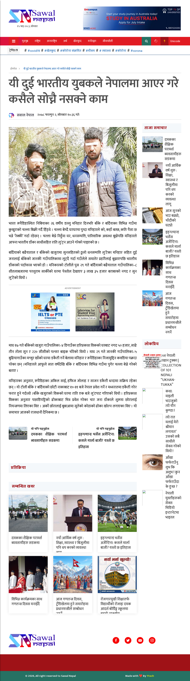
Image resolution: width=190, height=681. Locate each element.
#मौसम (90, 50)
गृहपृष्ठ (25, 41)
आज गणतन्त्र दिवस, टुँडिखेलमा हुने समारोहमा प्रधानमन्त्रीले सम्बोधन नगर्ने (72, 606)
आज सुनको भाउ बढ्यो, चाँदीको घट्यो (173, 218)
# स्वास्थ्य (105, 50)
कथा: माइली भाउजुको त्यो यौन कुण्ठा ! (171, 401)
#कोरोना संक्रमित (70, 50)
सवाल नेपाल (25, 115)
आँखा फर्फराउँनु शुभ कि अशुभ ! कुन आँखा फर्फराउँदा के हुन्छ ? (173, 472)
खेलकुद (77, 41)
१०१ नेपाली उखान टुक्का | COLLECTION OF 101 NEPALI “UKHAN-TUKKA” (171, 370)
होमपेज (13, 69)
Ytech (150, 676)
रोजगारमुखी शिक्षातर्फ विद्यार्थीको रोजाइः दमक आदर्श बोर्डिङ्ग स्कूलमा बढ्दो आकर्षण (116, 606)
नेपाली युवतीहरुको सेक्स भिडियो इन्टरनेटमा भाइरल (173, 505)
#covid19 (34, 50)
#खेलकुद (50, 50)
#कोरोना (120, 50)
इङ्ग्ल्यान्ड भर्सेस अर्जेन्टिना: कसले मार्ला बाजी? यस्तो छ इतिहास (116, 543)
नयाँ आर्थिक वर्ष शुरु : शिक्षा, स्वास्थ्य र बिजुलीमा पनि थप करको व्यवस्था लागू (72, 545)
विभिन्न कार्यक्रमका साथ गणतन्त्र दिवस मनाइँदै (27, 601)
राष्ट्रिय (37, 41)
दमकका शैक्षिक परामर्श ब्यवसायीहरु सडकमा (27, 540)
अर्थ (65, 41)
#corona (136, 50)
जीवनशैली (108, 41)
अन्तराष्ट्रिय (52, 41)
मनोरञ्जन (92, 41)
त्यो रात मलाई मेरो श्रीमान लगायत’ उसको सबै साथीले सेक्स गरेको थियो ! (173, 434)
